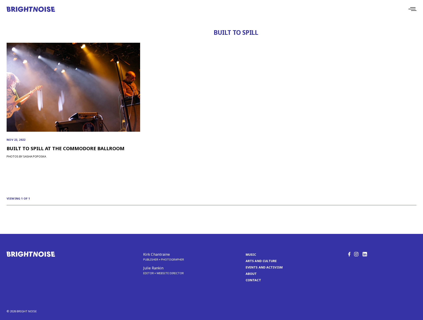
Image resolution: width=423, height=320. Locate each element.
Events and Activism (264, 267)
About (251, 274)
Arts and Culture (261, 261)
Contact (253, 280)
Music (251, 254)
